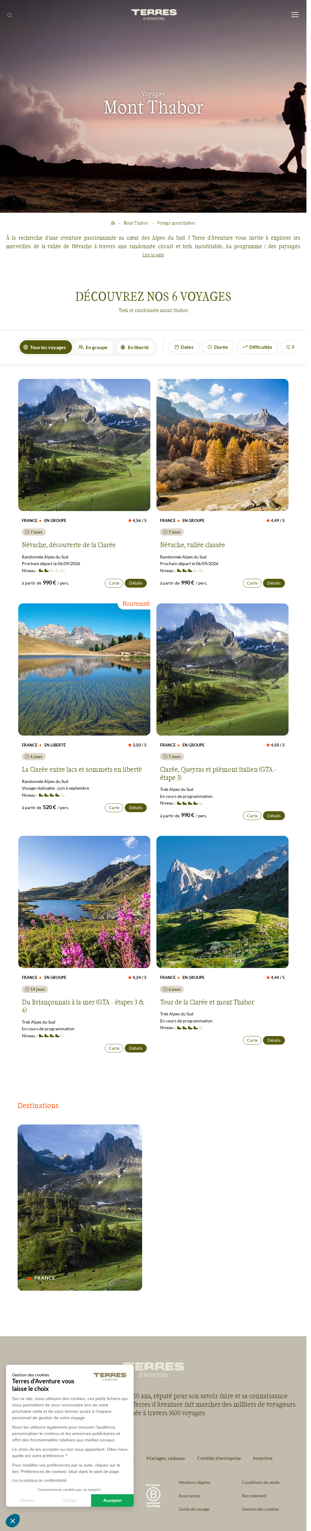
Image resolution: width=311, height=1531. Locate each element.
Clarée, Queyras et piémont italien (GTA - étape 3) (218, 773)
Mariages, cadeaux (165, 1458)
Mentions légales (194, 1482)
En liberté (138, 347)
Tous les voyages (48, 347)
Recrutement (254, 1495)
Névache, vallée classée (192, 544)
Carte (114, 582)
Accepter (112, 1500)
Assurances (189, 1495)
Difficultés (260, 347)
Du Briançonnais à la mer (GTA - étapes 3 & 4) (83, 1006)
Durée (221, 347)
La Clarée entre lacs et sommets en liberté (82, 769)
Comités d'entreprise (219, 1458)
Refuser (27, 1500)
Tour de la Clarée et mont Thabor (207, 1002)
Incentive (262, 1458)
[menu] (294, 15)
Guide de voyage (194, 1509)
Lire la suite (153, 254)
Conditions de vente (260, 1482)
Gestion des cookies (260, 1509)
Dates (187, 347)
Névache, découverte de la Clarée (69, 544)
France (45, 1278)
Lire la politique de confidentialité (39, 1480)
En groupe (97, 347)
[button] (12, 1520)
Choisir (70, 1500)
